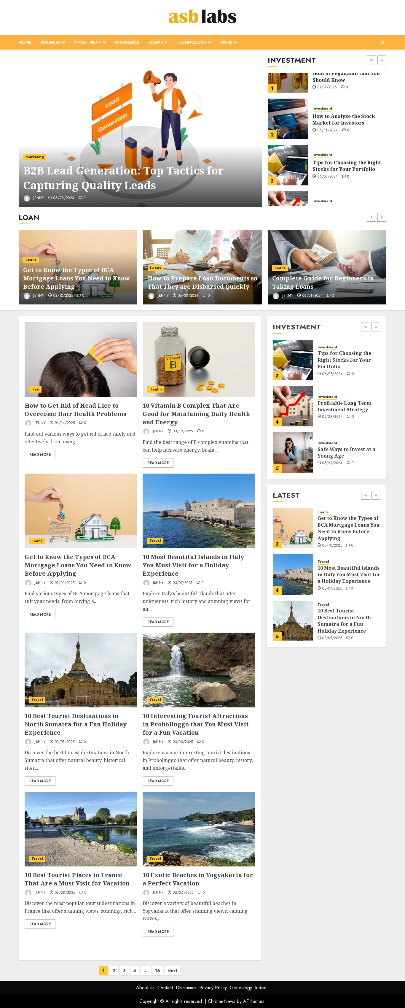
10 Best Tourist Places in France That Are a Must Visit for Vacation (77, 879)
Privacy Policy (213, 987)
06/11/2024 (328, 104)
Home (25, 42)
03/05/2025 (65, 742)
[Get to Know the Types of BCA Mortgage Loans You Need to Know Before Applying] (81, 511)
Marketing (34, 157)
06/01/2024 (312, 295)
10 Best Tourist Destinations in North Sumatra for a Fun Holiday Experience (76, 724)
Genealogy (241, 987)
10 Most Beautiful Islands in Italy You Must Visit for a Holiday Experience (193, 565)
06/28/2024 (63, 198)
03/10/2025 (63, 295)
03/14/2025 (65, 423)
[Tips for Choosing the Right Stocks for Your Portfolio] (288, 139)
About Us (145, 987)
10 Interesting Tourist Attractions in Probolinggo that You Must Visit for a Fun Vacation (196, 724)
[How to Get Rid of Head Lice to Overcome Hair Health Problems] (81, 359)
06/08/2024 (188, 295)
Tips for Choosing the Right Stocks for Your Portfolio (346, 140)
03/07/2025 (182, 583)
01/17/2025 (332, 466)
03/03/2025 (183, 742)
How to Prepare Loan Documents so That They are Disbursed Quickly (202, 282)
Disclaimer (186, 987)
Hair (35, 389)
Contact (165, 987)
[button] (382, 42)
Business (50, 42)
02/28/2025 (65, 892)
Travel (155, 541)
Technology (191, 42)
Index (260, 987)
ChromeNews (221, 1001)
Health (155, 389)
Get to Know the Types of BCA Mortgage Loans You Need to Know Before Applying (76, 278)
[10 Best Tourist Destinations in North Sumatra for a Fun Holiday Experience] (81, 670)
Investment (88, 42)
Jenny (38, 198)
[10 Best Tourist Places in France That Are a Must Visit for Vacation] (81, 829)
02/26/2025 (183, 892)
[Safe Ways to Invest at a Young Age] (293, 406)
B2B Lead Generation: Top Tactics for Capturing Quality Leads (123, 178)
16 (157, 971)
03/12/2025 (183, 431)
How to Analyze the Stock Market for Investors (343, 93)
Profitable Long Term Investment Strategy (339, 186)
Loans (155, 42)
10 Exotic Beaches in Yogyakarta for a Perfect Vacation (198, 879)
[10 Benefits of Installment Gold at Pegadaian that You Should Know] (293, 452)
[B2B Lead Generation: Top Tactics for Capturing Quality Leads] (140, 131)
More (226, 42)
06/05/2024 (328, 151)
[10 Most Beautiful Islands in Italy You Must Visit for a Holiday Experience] (199, 511)
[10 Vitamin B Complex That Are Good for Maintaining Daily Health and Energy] (199, 359)
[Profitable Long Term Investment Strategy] (288, 186)
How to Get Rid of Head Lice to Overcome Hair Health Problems (75, 409)
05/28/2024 (328, 197)
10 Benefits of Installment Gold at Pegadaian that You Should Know (349, 452)
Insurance (127, 42)
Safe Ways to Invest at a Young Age (346, 406)
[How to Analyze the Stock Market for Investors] (288, 93)
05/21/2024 (332, 417)
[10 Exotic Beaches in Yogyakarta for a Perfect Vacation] (199, 829)
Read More (40, 454)
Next (172, 971)
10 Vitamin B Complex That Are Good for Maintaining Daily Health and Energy (196, 413)
